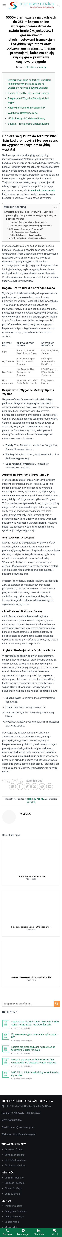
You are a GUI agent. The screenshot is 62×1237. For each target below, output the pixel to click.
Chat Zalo (39, 1234)
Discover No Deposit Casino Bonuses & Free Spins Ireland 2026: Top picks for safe (35, 1023)
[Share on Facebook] (20, 786)
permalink (31, 802)
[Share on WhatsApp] (12, 786)
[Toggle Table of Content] (53, 207)
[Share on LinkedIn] (49, 786)
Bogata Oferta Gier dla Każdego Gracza (28, 93)
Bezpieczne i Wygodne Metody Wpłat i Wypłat (31, 225)
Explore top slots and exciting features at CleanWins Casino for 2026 (33, 1048)
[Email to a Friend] (34, 786)
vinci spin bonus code (43, 190)
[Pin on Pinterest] (42, 786)
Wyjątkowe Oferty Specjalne (23, 113)
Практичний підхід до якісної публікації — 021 (34, 1036)
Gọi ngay (7, 1234)
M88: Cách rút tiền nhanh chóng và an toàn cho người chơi (35, 1074)
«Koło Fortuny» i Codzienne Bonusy (26, 118)
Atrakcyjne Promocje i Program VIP (26, 107)
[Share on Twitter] (27, 786)
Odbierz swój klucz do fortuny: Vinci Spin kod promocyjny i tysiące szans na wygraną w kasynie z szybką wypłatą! (29, 84)
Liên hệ (54, 1234)
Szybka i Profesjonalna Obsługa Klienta (28, 123)
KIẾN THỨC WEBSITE (35, 799)
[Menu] (4, 5)
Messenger (23, 1234)
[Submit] (57, 1004)
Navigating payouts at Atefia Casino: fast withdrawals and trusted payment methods (33, 1061)
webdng (42, 67)
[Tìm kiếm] (58, 5)
